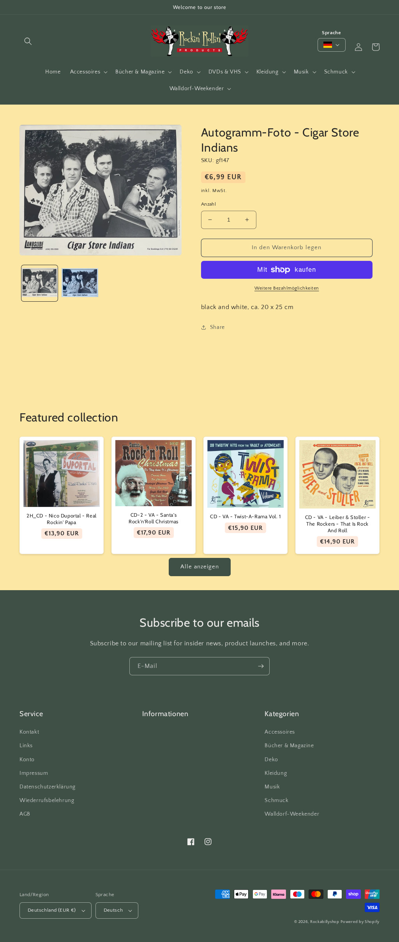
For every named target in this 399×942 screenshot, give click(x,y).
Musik (272, 787)
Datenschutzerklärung (47, 787)
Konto (27, 760)
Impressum (33, 773)
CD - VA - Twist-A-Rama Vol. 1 (245, 516)
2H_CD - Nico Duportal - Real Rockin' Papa (61, 518)
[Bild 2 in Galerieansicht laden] (80, 283)
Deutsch (113, 910)
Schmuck (276, 800)
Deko (271, 760)
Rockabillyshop (324, 922)
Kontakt (29, 732)
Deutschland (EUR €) (52, 910)
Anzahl (208, 204)
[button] (28, 41)
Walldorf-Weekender (292, 814)
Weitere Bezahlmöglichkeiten (286, 288)
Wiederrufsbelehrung (46, 800)
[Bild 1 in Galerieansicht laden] (39, 283)
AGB (24, 814)
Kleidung (276, 773)
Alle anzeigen (199, 566)
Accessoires (280, 732)
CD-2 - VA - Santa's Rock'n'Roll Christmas (153, 518)
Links (26, 746)
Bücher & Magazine (289, 746)
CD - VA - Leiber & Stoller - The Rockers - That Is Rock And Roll (337, 523)
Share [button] (217, 327)
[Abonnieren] (260, 666)
